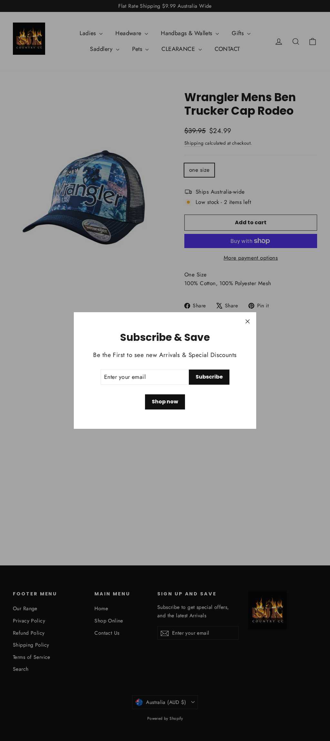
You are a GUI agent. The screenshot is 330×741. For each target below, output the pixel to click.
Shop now (165, 401)
